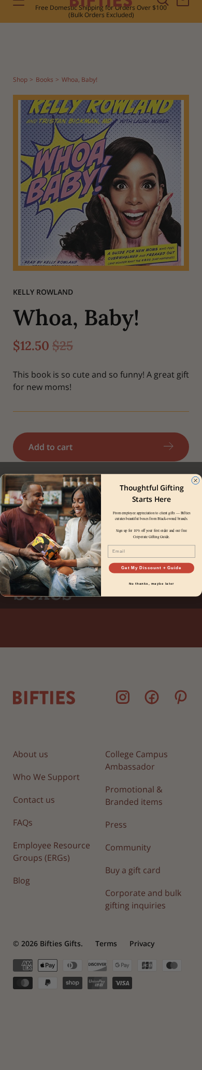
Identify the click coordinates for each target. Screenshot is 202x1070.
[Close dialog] (195, 480)
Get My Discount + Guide (151, 568)
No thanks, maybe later (152, 583)
